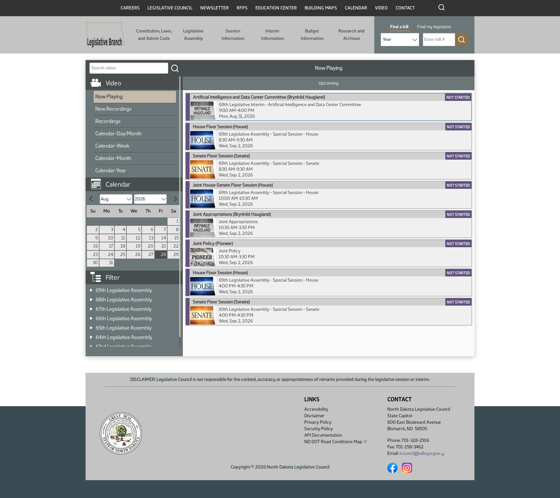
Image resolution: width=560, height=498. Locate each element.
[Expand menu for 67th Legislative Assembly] (91, 307)
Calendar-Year (110, 170)
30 (95, 262)
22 (176, 246)
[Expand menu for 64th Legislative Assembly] (91, 335)
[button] (136, 181)
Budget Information (312, 34)
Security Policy (318, 428)
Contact (405, 8)
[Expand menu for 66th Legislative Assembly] (91, 316)
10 (110, 238)
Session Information (233, 34)
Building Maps (321, 8)
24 (110, 254)
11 (123, 238)
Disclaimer (314, 416)
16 (95, 246)
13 (151, 238)
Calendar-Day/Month (118, 133)
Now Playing (109, 96)
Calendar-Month (113, 158)
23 (95, 254)
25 (122, 254)
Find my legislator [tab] (434, 27)
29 (176, 254)
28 (163, 254)
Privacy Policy (318, 422)
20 (150, 246)
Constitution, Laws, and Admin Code (154, 34)
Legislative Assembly (193, 34)
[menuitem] (135, 97)
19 (138, 246)
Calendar (356, 8)
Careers (130, 8)
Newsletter (214, 8)
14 (163, 238)
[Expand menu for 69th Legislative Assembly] (91, 288)
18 (123, 246)
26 (137, 254)
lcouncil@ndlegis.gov (420, 453)
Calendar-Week (112, 146)
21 (163, 246)
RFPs (242, 8)
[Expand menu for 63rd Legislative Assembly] (91, 344)
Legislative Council (169, 8)
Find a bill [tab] (399, 27)
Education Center (276, 8)
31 (111, 262)
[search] (175, 68)
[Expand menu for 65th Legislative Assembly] (91, 325)
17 (111, 246)
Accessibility (316, 409)
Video (381, 8)
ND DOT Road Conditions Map (333, 441)
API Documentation (323, 435)
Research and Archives (351, 34)
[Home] (105, 35)
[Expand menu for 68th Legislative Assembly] (91, 297)
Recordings (108, 121)
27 (150, 254)
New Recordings (113, 109)
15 (176, 238)
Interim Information (272, 34)
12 (138, 238)
